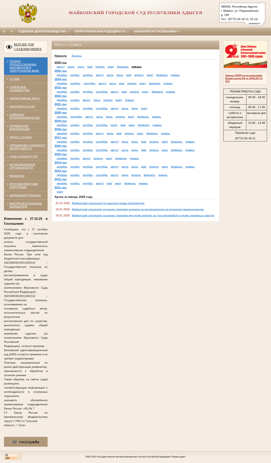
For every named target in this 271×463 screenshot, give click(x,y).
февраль (123, 66)
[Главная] (4, 31)
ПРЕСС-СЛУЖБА (21, 137)
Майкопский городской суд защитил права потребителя (108, 203)
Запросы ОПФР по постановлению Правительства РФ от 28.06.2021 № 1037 (244, 78)
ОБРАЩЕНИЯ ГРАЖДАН (25, 195)
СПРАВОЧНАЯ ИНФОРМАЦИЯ (20, 127)
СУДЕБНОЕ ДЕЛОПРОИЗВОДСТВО (25, 116)
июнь (81, 66)
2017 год (60, 137)
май (89, 66)
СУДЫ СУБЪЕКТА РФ (23, 156)
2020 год (60, 112)
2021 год (60, 104)
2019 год (60, 120)
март (111, 66)
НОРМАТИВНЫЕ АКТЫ (24, 98)
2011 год (60, 187)
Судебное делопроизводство (42, 31)
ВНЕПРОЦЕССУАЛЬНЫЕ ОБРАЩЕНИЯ (26, 205)
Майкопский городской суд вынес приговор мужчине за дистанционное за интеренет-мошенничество (138, 209)
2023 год (60, 87)
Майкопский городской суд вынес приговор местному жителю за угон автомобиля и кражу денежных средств (143, 215)
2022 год (60, 95)
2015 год (60, 154)
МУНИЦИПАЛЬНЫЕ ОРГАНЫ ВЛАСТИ (22, 166)
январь (137, 66)
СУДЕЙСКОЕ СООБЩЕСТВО (20, 88)
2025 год (60, 70)
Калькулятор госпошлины (156, 31)
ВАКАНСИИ (17, 176)
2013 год (60, 170)
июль (71, 66)
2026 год (60, 62)
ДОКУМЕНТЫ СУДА (22, 106)
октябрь (88, 75)
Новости (61, 55)
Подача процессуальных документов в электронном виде (24, 66)
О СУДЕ (15, 79)
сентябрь (89, 83)
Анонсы (77, 55)
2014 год (60, 162)
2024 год (60, 79)
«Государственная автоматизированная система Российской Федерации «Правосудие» (140, 456)
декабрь (62, 75)
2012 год (60, 179)
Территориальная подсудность (100, 31)
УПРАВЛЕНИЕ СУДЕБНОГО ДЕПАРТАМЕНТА (27, 147)
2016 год (60, 145)
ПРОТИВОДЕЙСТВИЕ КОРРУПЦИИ (24, 186)
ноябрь (75, 75)
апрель (100, 66)
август (61, 66)
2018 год (60, 129)
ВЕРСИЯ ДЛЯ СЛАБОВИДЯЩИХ (28, 47)
